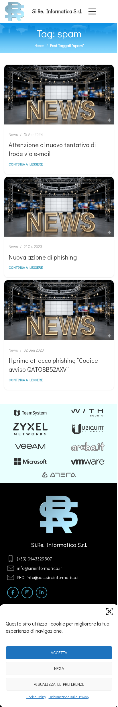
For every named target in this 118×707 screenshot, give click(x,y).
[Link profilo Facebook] (13, 592)
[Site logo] (14, 10)
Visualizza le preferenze (59, 684)
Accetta (59, 652)
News (13, 134)
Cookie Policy (36, 696)
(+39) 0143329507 (34, 559)
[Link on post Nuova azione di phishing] (59, 207)
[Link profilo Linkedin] (41, 592)
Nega (59, 668)
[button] (109, 611)
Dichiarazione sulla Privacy (69, 696)
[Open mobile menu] (92, 11)
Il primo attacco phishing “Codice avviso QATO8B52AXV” (53, 364)
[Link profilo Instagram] (27, 592)
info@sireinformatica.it (39, 568)
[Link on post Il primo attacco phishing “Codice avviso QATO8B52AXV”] (59, 310)
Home (39, 45)
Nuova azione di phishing (43, 257)
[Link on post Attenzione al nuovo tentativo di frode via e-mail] (59, 94)
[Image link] (59, 514)
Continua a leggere (26, 164)
